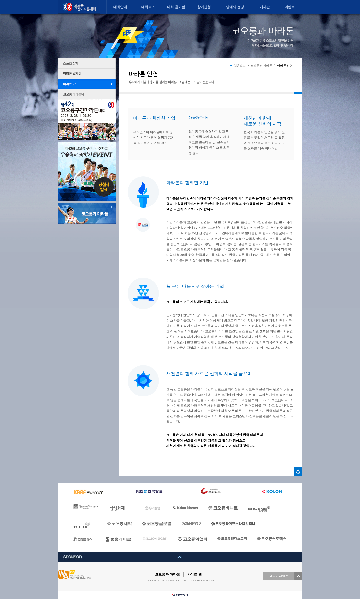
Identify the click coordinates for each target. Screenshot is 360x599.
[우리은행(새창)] (153, 508)
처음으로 (240, 65)
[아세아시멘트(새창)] (84, 525)
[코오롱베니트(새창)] (223, 508)
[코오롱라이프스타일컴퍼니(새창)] (233, 524)
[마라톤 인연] (87, 84)
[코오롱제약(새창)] (119, 524)
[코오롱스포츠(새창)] (155, 538)
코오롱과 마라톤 (261, 65)
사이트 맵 (194, 574)
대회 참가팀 (176, 7)
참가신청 (204, 7)
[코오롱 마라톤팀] (87, 94)
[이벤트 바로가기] (87, 171)
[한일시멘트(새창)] (83, 542)
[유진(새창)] (259, 509)
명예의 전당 (235, 7)
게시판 (265, 7)
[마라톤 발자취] (87, 74)
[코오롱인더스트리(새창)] (232, 538)
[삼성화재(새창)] (122, 508)
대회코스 (148, 7)
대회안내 (120, 7)
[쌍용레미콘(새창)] (119, 539)
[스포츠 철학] (87, 63)
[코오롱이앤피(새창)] (192, 539)
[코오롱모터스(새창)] (185, 508)
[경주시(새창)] (85, 506)
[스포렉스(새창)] (271, 539)
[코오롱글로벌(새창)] (156, 524)
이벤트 (290, 7)
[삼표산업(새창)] (191, 523)
